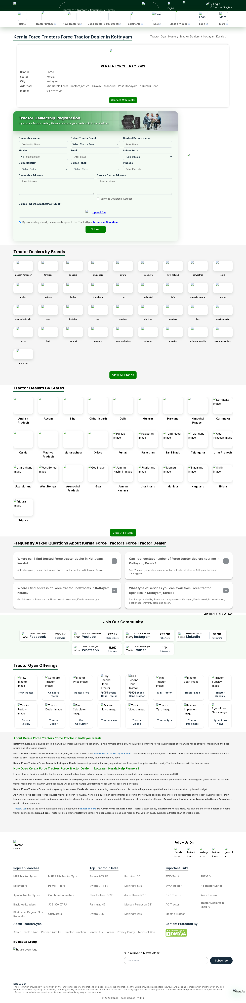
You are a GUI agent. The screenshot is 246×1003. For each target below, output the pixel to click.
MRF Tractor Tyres (25, 876)
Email (74, 150)
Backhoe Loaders (24, 904)
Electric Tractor (175, 914)
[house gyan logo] (29, 963)
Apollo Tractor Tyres (26, 895)
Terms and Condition (105, 222)
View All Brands (123, 375)
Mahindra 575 (133, 885)
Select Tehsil (79, 162)
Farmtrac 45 (97, 904)
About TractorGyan (25, 932)
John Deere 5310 (135, 895)
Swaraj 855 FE (99, 876)
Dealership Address (31, 175)
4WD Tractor (174, 876)
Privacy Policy (126, 932)
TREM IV (205, 876)
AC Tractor (172, 904)
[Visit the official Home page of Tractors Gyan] (42, 844)
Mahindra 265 (133, 914)
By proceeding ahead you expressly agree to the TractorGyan (70, 222)
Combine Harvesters (61, 895)
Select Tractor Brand (83, 138)
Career (109, 932)
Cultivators (55, 914)
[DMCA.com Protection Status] (176, 933)
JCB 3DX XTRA (57, 904)
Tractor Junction (75, 932)
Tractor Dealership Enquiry (212, 904)
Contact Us (96, 932)
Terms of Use (146, 932)
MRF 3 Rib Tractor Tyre (62, 876)
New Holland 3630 (101, 895)
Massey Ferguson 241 (138, 904)
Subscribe (221, 960)
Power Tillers (56, 885)
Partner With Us (51, 932)
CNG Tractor (173, 895)
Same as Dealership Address (116, 198)
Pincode (128, 162)
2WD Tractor (174, 885)
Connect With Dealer (123, 100)
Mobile (23, 150)
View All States (123, 532)
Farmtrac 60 (132, 876)
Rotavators (20, 885)
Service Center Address (111, 175)
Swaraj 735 (97, 914)
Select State (130, 150)
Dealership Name (29, 138)
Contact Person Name (136, 138)
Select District (27, 162)
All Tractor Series (211, 885)
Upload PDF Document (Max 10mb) (40, 203)
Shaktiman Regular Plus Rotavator (28, 914)
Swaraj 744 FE (99, 885)
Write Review (208, 895)
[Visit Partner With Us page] (190, 5)
